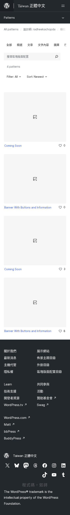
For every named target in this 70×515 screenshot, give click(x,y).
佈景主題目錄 (46, 358)
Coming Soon (13, 145)
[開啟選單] (64, 6)
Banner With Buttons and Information (27, 207)
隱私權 (8, 372)
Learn (8, 384)
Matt (9, 424)
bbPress (12, 431)
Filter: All (12, 76)
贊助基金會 (46, 398)
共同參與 (43, 384)
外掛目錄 (43, 365)
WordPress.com (17, 418)
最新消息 (10, 358)
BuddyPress (14, 438)
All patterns (11, 29)
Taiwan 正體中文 (25, 456)
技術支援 (10, 391)
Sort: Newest (35, 76)
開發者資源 (11, 398)
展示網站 (43, 351)
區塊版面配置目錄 (49, 372)
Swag (43, 405)
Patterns (9, 17)
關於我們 (10, 351)
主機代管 (10, 365)
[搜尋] (56, 56)
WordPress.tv (15, 405)
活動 (40, 391)
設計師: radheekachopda (39, 29)
